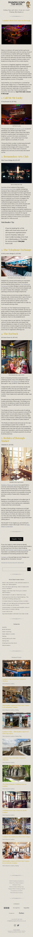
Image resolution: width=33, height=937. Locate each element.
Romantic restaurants (12, 562)
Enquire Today (17, 539)
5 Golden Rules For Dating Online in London (15, 601)
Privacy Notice (16, 929)
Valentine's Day (20, 562)
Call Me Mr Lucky (19, 129)
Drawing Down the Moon (9, 643)
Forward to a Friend (16, 890)
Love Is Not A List (7, 611)
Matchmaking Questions (16, 881)
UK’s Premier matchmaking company (16, 550)
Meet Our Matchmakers (16, 883)
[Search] (29, 569)
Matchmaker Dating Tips (16, 887)
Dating (4, 636)
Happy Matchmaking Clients (16, 888)
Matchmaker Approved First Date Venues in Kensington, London (15, 706)
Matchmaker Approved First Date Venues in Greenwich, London (15, 862)
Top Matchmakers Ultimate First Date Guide (15, 613)
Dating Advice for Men (9, 638)
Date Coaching (6, 631)
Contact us (4, 557)
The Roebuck (15, 381)
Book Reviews (6, 629)
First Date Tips (4, 562)
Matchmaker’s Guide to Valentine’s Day (14, 594)
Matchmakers (6, 645)
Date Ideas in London (8, 634)
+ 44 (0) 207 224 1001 (16, 919)
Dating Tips (5, 640)
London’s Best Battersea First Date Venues (16, 837)
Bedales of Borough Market (9, 485)
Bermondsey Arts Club (8, 189)
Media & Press (16, 885)
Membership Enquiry (16, 892)
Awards (4, 627)
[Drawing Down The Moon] (16, 3)
